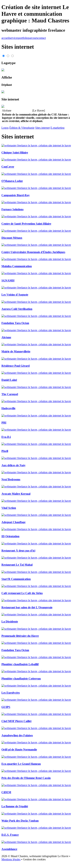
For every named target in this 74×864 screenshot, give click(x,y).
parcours (33, 37)
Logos (5, 127)
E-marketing (57, 127)
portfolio (23, 37)
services (13, 37)
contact (42, 37)
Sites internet (42, 127)
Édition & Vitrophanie (21, 127)
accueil (5, 37)
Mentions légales (10, 859)
